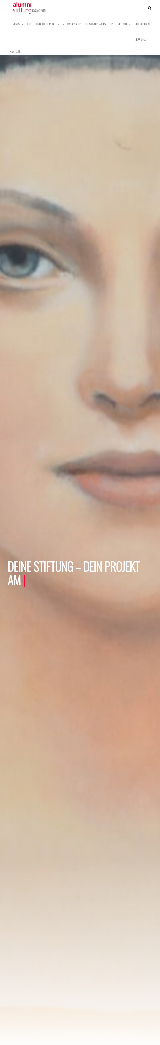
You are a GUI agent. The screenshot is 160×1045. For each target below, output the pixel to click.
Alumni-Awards (72, 24)
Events (16, 24)
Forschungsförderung (41, 24)
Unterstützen (118, 24)
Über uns (140, 39)
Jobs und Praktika (96, 24)
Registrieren (142, 24)
